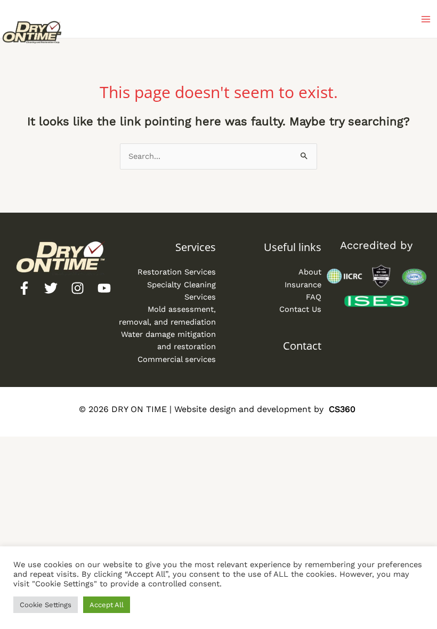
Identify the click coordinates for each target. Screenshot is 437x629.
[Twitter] (51, 288)
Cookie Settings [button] (45, 605)
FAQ (313, 297)
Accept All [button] (107, 605)
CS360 (342, 409)
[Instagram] (77, 288)
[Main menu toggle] (426, 19)
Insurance (303, 284)
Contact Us (300, 309)
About (309, 272)
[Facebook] (24, 288)
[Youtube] (104, 288)
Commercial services (176, 359)
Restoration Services (176, 272)
